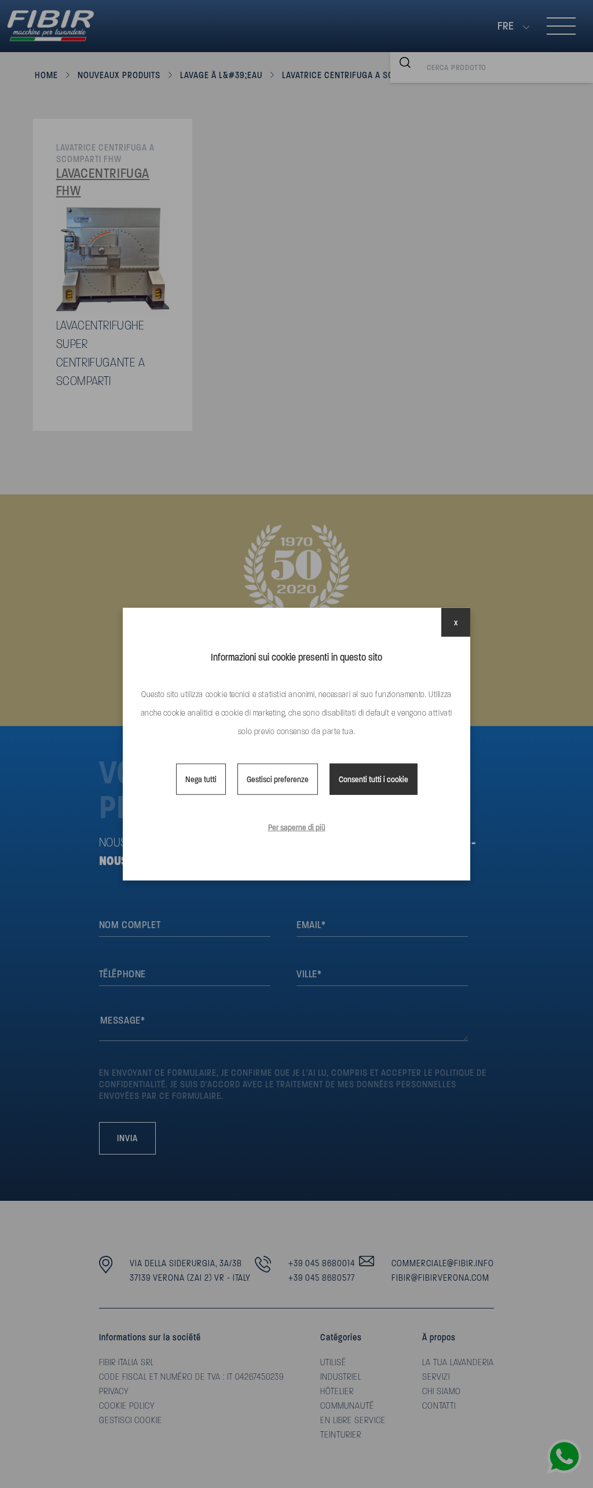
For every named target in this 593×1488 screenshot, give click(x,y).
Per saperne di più (296, 827)
